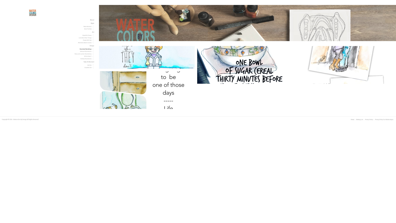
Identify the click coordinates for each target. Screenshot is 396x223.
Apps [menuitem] (92, 23)
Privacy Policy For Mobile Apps (384, 119)
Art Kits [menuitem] (89, 65)
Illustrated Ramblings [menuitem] (85, 49)
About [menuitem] (92, 20)
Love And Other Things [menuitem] (85, 38)
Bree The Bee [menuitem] (87, 29)
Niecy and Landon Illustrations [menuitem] (83, 54)
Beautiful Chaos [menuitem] (86, 35)
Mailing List (359, 119)
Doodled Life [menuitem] (88, 67)
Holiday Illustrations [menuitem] (85, 58)
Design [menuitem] (92, 46)
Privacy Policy (369, 119)
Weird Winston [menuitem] (87, 26)
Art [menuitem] (93, 32)
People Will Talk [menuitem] (87, 40)
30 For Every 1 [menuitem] (87, 56)
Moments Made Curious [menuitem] (84, 42)
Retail (352, 119)
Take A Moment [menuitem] (88, 62)
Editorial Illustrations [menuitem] (85, 51)
